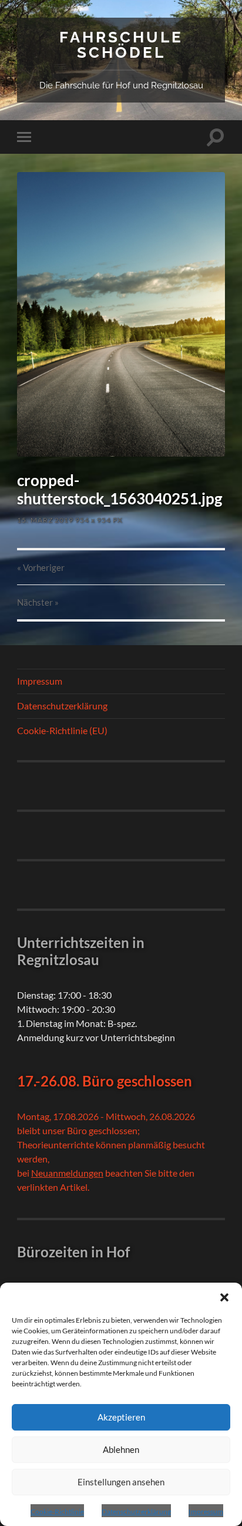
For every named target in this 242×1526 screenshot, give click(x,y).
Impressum (206, 1511)
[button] (224, 1297)
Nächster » (38, 602)
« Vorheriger (41, 567)
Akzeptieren (121, 1417)
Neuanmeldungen (67, 1172)
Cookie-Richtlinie (57, 1511)
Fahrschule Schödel (121, 44)
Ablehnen (121, 1449)
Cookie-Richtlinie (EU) (62, 730)
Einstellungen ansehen (121, 1482)
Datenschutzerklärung (136, 1511)
